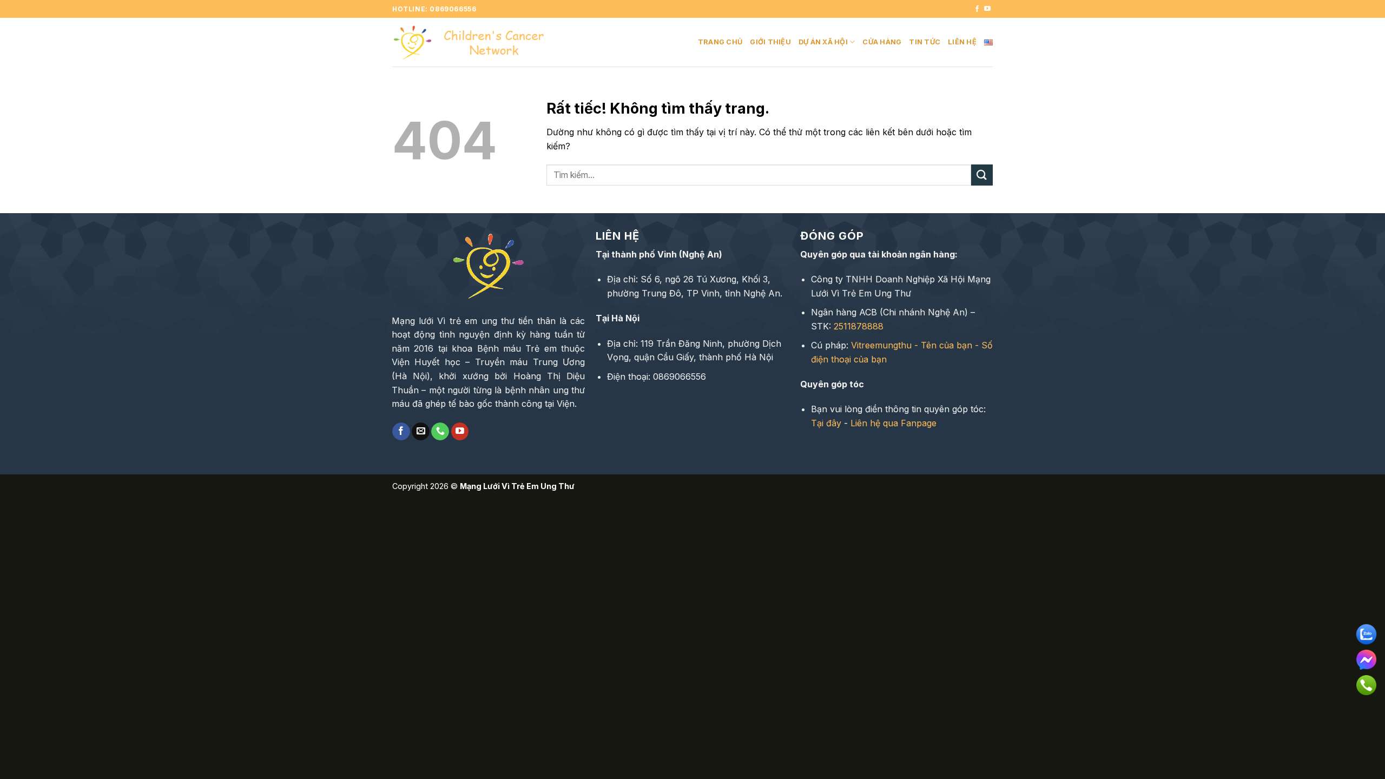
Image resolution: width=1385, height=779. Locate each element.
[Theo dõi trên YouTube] (987, 9)
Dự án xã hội (823, 42)
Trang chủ (720, 42)
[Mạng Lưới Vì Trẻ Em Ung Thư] (473, 42)
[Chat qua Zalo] (1366, 630)
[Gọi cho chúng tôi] (440, 431)
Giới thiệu (770, 42)
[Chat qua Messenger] (1366, 656)
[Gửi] (982, 175)
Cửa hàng (881, 42)
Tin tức (924, 42)
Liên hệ (962, 42)
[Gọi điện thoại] (1366, 681)
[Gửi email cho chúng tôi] (421, 431)
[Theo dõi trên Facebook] (977, 9)
